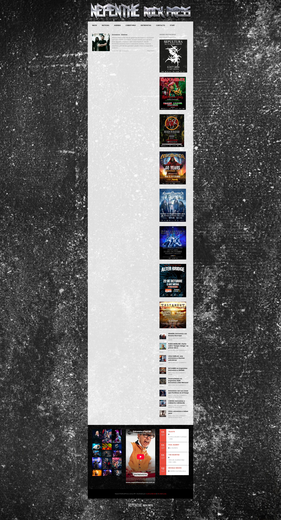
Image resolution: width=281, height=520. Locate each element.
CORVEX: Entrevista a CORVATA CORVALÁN (176, 402)
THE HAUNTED (173, 455)
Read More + (151, 51)
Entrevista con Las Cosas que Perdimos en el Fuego (178, 392)
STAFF (172, 25)
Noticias (105, 25)
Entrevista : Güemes (119, 35)
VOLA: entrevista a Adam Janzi (178, 412)
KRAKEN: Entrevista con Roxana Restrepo (177, 335)
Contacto (160, 25)
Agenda (117, 25)
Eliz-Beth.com (161, 494)
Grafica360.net (151, 494)
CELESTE (171, 431)
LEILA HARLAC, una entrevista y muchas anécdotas (176, 358)
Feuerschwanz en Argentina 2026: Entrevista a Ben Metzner (178, 381)
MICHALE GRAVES (175, 468)
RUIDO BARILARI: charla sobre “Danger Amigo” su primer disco (178, 346)
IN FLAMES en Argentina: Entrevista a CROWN (178, 369)
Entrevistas (146, 25)
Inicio (94, 25)
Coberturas (131, 25)
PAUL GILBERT (173, 445)
